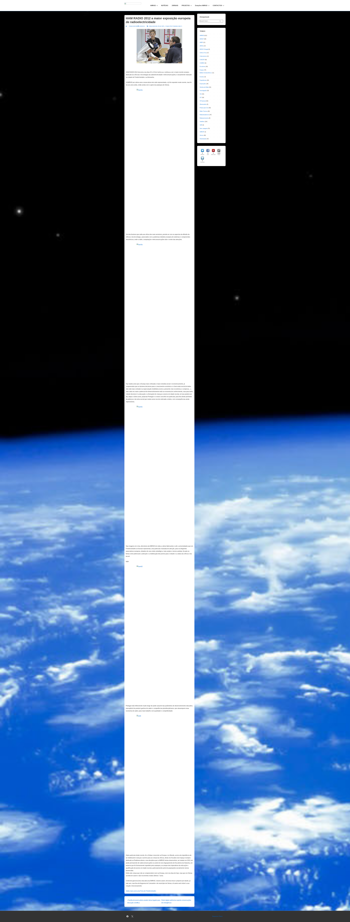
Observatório (203, 104)
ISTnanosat (203, 101)
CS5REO (202, 63)
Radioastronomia (204, 118)
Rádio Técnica (203, 111)
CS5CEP (202, 59)
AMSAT (202, 39)
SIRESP (202, 132)
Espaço (202, 70)
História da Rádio (204, 87)
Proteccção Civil (204, 107)
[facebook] (127, 916)
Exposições (203, 83)
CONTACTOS (217, 5)
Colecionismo (203, 56)
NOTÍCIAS (164, 5)
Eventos (202, 76)
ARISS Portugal (204, 49)
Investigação (203, 90)
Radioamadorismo (204, 114)
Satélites (202, 121)
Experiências (203, 80)
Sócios (201, 135)
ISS (201, 94)
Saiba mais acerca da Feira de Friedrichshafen (141, 891)
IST (201, 97)
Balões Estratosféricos (206, 72)
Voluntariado (203, 138)
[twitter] (132, 916)
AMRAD (153, 5)
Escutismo (202, 66)
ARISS (201, 46)
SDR (201, 125)
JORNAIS (175, 5)
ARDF (201, 42)
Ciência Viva (203, 52)
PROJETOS (186, 5)
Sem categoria (203, 128)
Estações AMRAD (201, 5)
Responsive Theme (217, 916)
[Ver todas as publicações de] (126, 26)
